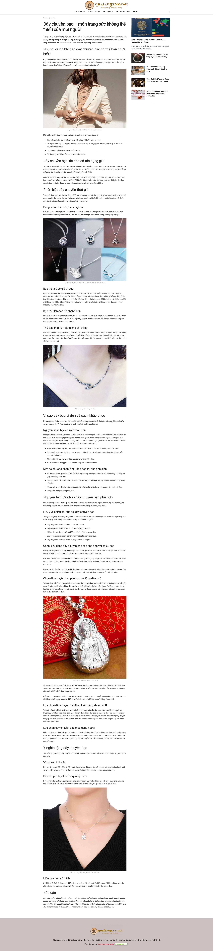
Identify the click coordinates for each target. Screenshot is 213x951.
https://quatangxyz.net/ (106, 944)
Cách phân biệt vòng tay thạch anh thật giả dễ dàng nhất (156, 69)
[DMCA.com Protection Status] (121, 944)
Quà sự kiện (52, 18)
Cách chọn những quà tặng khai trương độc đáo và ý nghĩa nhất (157, 93)
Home (45, 18)
